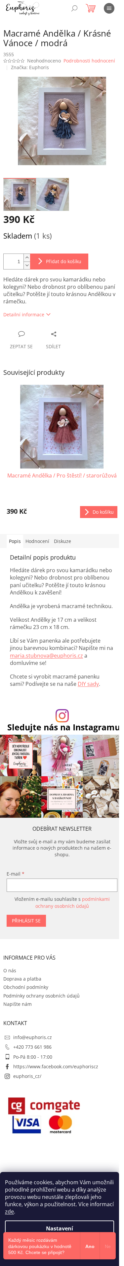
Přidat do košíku (63, 261)
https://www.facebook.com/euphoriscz (55, 1066)
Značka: (30, 67)
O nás (9, 970)
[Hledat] (74, 8)
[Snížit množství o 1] (26, 265)
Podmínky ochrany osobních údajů (41, 996)
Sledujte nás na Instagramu (63, 727)
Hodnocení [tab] (37, 541)
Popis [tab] (15, 541)
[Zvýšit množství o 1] (26, 258)
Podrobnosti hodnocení (89, 60)
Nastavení (59, 1228)
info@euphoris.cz (32, 1037)
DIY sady (88, 683)
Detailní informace (23, 314)
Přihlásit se (26, 920)
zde (9, 1211)
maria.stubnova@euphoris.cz (46, 655)
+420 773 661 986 (32, 1047)
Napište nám (17, 1004)
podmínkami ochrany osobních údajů (72, 902)
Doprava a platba (22, 979)
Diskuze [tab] (62, 541)
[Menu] (109, 8)
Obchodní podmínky (25, 987)
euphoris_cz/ (27, 1076)
